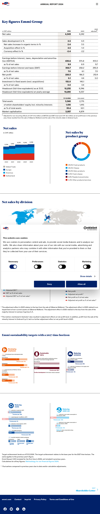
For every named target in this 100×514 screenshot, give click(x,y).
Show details (86, 276)
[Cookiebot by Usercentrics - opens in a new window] (85, 228)
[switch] (37, 266)
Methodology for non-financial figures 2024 (42, 461)
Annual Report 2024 (51, 4)
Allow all (81, 284)
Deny (49, 284)
